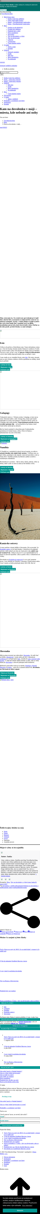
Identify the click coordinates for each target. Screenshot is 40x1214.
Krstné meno (4, 1120)
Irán (26, 357)
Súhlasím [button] (20, 1210)
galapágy (21, 886)
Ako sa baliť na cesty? (7, 1075)
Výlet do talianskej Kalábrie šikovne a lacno (13, 961)
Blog (8, 882)
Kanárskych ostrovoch (16, 559)
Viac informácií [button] (27, 1205)
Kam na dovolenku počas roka (9, 1082)
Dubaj (6, 833)
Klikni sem (3, 10)
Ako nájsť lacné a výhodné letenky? (11, 1071)
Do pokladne (13, 65)
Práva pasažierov (5, 1078)
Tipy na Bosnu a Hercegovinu (9, 981)
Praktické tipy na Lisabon (8, 991)
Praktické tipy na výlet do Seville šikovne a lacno (19, 1147)
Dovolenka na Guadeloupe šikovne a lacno (17, 1148)
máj (14, 887)
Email (2, 1116)
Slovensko (23, 887)
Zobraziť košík (4, 65)
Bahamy (6, 835)
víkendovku (9, 657)
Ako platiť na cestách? (7, 1076)
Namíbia (6, 1010)
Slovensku (9, 662)
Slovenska (26, 655)
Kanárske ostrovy (5, 549)
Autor (31, 882)
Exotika (15, 886)
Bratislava (28, 665)
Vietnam (6, 837)
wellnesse (3, 659)
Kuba (5, 831)
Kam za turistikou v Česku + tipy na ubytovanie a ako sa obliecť (19, 1001)
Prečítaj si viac (7, 1096)
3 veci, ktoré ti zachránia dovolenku (11, 971)
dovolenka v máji (8, 886)
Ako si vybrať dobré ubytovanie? (10, 1073)
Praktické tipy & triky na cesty (9, 1080)
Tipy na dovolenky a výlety (19, 882)
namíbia (18, 887)
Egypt (6, 838)
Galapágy (7, 1008)
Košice (9, 667)
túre (19, 659)
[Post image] (5, 948)
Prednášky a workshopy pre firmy (10, 1108)
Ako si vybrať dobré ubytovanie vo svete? (13, 1104)
